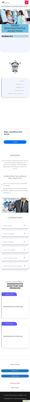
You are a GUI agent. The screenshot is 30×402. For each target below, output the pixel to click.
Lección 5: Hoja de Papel (10, 258)
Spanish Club (19, 90)
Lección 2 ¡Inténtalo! (9, 233)
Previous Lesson (15, 383)
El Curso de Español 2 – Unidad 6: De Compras (12, 6)
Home (22, 81)
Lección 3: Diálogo (8, 242)
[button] (15, 226)
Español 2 (19, 87)
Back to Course (15, 364)
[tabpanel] (15, 180)
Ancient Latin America (15, 93)
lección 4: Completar (9, 250)
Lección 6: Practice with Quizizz (12, 266)
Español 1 (19, 84)
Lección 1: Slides (7, 225)
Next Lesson (15, 387)
